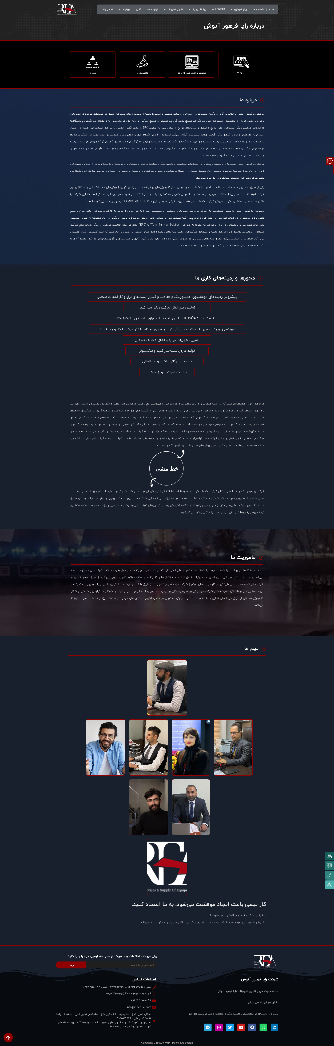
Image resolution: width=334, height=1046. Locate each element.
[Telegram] (208, 1027)
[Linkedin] (274, 1027)
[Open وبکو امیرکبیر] (231, 9)
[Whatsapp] (263, 1027)
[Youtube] (241, 1027)
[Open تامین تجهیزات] (165, 9)
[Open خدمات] (254, 9)
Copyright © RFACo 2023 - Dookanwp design (167, 1043)
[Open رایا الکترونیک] (189, 9)
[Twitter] (230, 1027)
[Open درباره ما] (119, 9)
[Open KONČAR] (213, 9)
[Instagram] (219, 1027)
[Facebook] (252, 1027)
